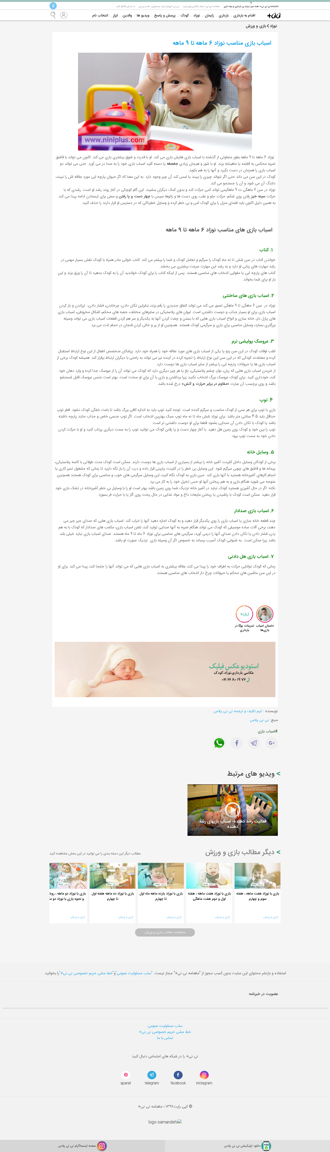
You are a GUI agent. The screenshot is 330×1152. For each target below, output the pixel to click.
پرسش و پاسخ (165, 16)
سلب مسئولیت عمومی (165, 1026)
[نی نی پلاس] (273, 15)
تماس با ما (165, 1038)
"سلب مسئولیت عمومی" (133, 973)
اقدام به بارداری (244, 16)
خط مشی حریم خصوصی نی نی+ (165, 1032)
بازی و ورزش (270, 917)
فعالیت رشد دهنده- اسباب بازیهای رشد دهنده (232, 824)
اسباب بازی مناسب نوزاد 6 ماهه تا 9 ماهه (222, 43)
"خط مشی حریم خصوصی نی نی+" (86, 973)
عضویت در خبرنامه (263, 994)
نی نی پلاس (259, 720)
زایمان (209, 16)
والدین (127, 16)
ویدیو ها (143, 16)
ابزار (115, 16)
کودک (184, 16)
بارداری (224, 16)
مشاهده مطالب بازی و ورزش (165, 932)
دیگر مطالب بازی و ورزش (240, 852)
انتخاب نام (100, 16)
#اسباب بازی (268, 731)
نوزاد (197, 16)
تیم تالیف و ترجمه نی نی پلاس (238, 711)
